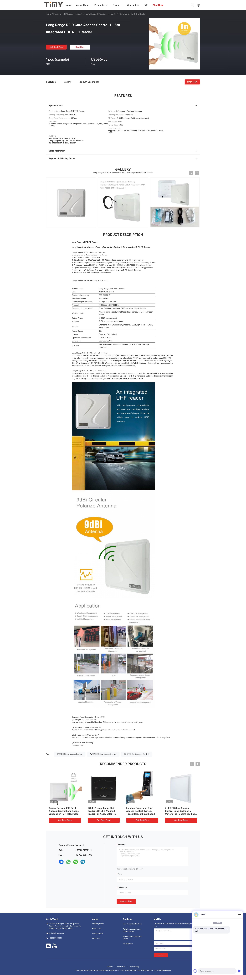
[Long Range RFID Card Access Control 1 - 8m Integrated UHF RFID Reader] (174, 44)
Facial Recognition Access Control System (132, 930)
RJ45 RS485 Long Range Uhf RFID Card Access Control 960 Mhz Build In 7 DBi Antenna (181, 811)
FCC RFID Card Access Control (136, 754)
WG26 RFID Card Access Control (103, 754)
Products (57, 14)
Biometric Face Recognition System (132, 938)
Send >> (161, 955)
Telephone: (122, 887)
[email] (61, 862)
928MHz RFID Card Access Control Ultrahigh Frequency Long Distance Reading (103, 811)
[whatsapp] (68, 862)
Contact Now (126, 901)
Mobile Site (121, 967)
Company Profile (98, 924)
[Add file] (195, 971)
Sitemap (109, 967)
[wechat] (75, 862)
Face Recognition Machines (132, 924)
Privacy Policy (134, 967)
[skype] (82, 862)
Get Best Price (56, 47)
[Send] (240, 971)
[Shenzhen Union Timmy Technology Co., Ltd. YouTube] (54, 946)
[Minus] (239, 914)
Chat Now (79, 47)
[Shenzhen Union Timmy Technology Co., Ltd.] (53, 4)
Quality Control (97, 933)
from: (120, 874)
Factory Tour (96, 928)
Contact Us (96, 938)
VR (146, 5)
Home (48, 14)
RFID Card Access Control (73, 14)
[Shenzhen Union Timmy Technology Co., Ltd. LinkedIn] (48, 946)
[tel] (90, 862)
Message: (122, 844)
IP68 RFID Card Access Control (69, 754)
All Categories (128, 944)
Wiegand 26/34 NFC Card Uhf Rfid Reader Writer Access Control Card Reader (64, 811)
